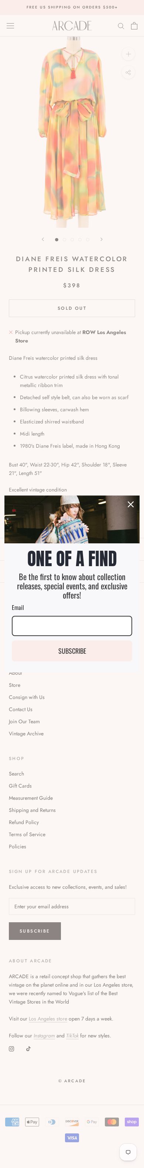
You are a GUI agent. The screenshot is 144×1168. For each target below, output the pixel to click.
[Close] (131, 504)
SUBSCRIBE (72, 651)
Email (18, 607)
